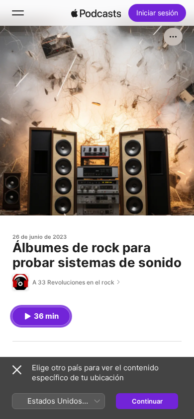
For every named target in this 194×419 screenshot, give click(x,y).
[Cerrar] (16, 369)
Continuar (147, 401)
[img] (96, 13)
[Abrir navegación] (18, 13)
